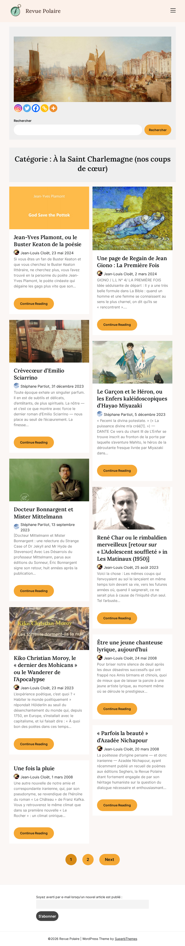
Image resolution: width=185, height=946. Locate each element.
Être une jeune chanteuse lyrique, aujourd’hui (130, 646)
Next (109, 859)
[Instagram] (18, 108)
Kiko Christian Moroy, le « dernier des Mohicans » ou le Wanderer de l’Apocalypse (45, 669)
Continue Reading (34, 303)
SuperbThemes (126, 939)
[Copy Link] (45, 108)
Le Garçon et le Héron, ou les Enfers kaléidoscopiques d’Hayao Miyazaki (132, 398)
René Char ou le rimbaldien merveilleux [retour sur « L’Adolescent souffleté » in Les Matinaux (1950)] (132, 548)
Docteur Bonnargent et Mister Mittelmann (43, 513)
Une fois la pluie (34, 768)
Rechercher (23, 121)
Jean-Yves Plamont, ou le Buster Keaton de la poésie (47, 241)
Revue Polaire (43, 10)
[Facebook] (36, 108)
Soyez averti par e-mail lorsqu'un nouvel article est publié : (79, 897)
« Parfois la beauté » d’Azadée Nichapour (122, 737)
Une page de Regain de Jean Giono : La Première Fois (132, 262)
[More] (53, 108)
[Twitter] (27, 108)
